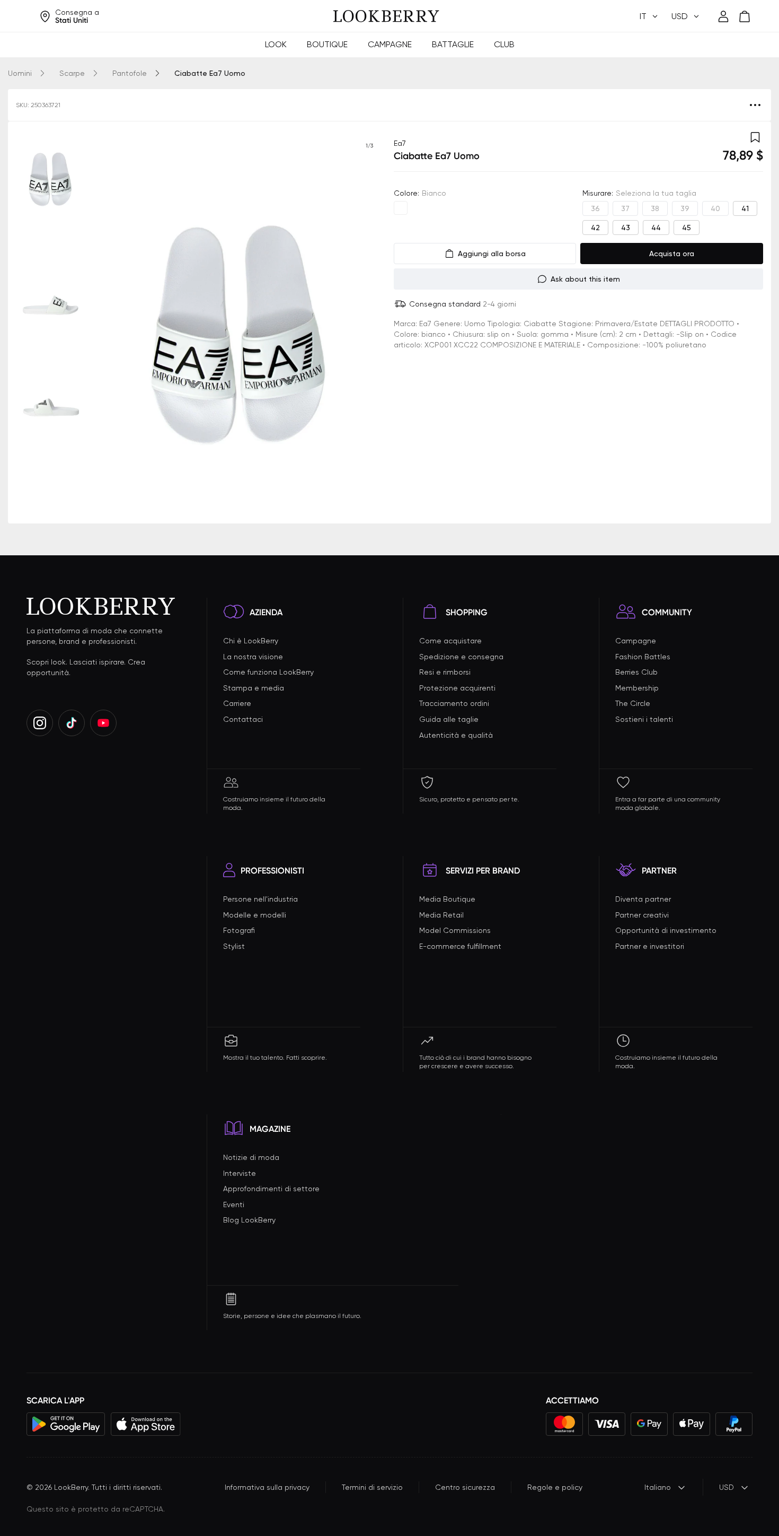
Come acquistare (450, 640)
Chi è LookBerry (250, 640)
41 (745, 208)
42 (595, 227)
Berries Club (636, 672)
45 (686, 227)
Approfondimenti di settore (271, 1188)
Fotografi (239, 930)
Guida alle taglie (449, 719)
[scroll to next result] (369, 322)
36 (595, 208)
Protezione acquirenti (457, 688)
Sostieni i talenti (644, 719)
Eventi (233, 1204)
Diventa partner (643, 899)
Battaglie (453, 44)
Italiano (657, 1487)
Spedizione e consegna (461, 656)
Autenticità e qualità (456, 735)
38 (655, 208)
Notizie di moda (251, 1157)
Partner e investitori (649, 946)
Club (504, 44)
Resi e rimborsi (445, 672)
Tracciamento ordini (454, 703)
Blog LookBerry (249, 1220)
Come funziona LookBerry (268, 672)
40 (715, 208)
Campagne (390, 44)
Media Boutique (447, 899)
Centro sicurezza (465, 1487)
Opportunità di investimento (665, 930)
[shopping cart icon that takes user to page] (745, 16)
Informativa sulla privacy (267, 1487)
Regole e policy (554, 1487)
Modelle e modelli (254, 915)
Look (276, 44)
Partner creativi (642, 915)
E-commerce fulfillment (460, 946)
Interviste (239, 1173)
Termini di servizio (372, 1487)
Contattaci (243, 719)
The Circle (632, 703)
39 (684, 208)
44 (656, 227)
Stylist (234, 946)
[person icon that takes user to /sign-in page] (723, 16)
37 (625, 208)
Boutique (327, 44)
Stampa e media (253, 688)
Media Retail (441, 915)
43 (625, 227)
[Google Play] (65, 1424)
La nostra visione (253, 656)
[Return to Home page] (386, 16)
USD (726, 1487)
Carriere (237, 703)
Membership (637, 688)
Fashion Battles (642, 656)
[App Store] (146, 1424)
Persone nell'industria (260, 899)
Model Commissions (455, 930)
